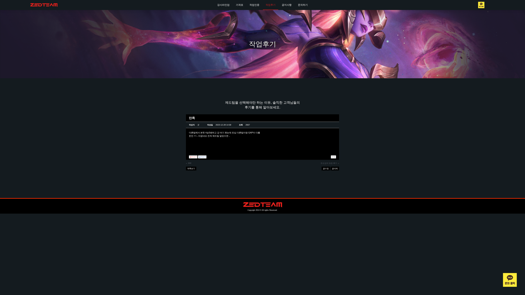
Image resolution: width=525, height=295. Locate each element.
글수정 (326, 168)
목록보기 (191, 168)
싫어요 (202, 157)
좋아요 (193, 157)
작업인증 (254, 5)
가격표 (239, 5)
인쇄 (333, 157)
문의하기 (303, 5)
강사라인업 (223, 5)
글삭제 (335, 168)
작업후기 (270, 5)
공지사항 (287, 5)
